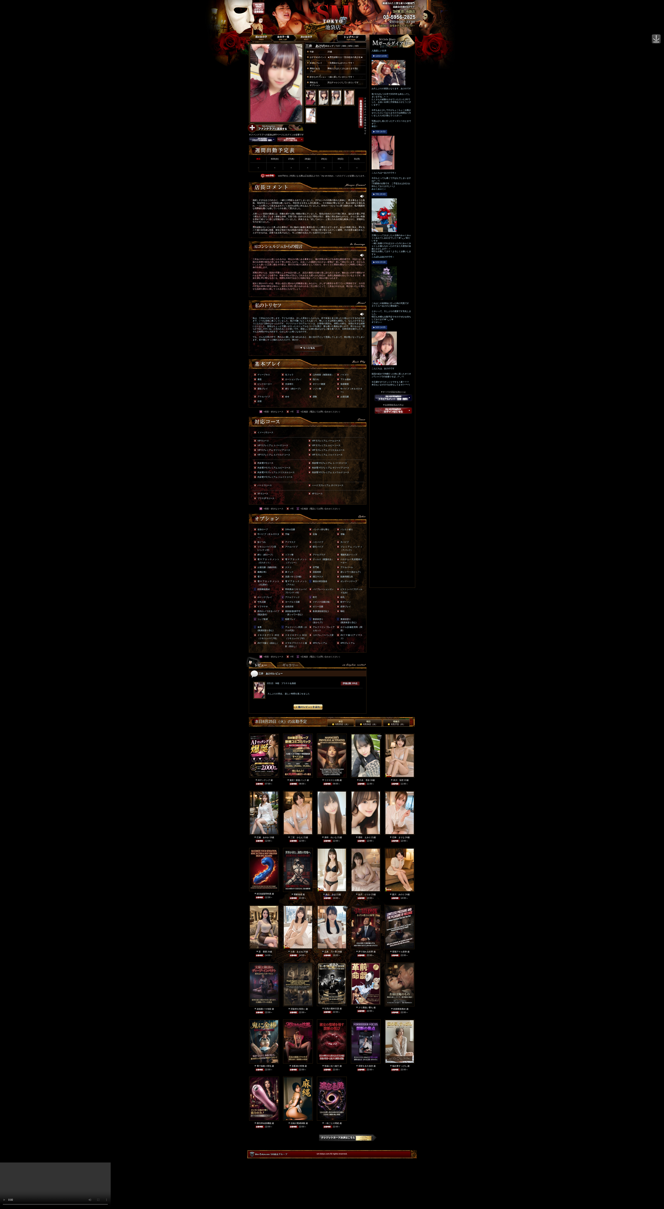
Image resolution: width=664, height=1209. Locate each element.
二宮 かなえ (296, 837)
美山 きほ (330, 894)
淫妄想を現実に (298, 1009)
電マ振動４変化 (264, 1066)
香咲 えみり (364, 837)
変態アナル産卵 (399, 951)
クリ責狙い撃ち (365, 1007)
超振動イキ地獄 (264, 1009)
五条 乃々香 (330, 951)
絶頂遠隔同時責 (264, 894)
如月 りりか (364, 894)
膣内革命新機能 (264, 1123)
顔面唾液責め (399, 1009)
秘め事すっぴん (399, 1066)
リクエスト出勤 (332, 780)
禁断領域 (298, 894)
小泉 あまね (296, 951)
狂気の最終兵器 (332, 1008)
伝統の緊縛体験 (298, 1123)
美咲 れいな (330, 837)
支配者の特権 (298, 1066)
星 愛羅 (263, 951)
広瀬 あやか (263, 837)
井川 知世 (398, 780)
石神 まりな (398, 837)
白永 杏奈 (364, 780)
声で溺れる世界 (365, 951)
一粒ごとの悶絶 (332, 1123)
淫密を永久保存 (365, 1066)
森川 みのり (398, 894)
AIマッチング (264, 780)
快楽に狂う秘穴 (332, 1066)
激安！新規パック (298, 780)
